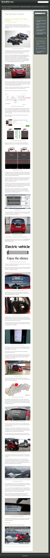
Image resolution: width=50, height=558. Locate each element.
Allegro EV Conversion (6, 8)
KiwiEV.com (7, 2)
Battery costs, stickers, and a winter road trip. (16, 19)
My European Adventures (26, 6)
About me (4, 6)
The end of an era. (42, 46)
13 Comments (27, 546)
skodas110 (15, 22)
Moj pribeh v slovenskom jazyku (14, 6)
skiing (19, 546)
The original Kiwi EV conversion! (38, 6)
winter (23, 546)
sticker (21, 546)
